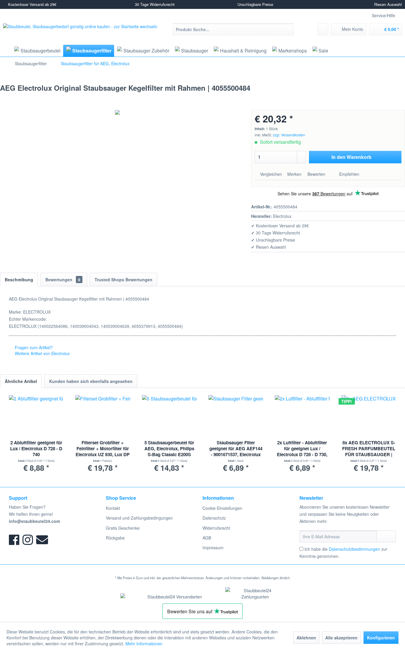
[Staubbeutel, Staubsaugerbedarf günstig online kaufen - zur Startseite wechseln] (80, 33)
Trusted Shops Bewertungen (123, 279)
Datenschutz (214, 518)
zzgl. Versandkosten (289, 134)
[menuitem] (233, 29)
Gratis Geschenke (123, 528)
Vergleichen (270, 174)
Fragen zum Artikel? (33, 347)
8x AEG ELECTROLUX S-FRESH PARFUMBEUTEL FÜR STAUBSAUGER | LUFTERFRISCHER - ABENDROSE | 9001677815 (368, 449)
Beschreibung (19, 279)
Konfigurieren (381, 638)
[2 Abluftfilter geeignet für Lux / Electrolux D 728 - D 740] (36, 416)
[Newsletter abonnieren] (386, 536)
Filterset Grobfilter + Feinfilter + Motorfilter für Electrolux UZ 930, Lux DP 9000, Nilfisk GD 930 (103, 449)
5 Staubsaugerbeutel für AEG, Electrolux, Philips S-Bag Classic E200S (169, 449)
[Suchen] (288, 29)
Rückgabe (115, 538)
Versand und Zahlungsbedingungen (139, 518)
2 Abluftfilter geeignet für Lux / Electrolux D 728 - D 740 (36, 449)
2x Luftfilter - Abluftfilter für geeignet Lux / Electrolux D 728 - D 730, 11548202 (302, 449)
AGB (207, 538)
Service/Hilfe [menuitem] (383, 15)
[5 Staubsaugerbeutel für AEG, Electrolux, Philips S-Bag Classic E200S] (169, 416)
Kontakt (113, 508)
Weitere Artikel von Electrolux (42, 353)
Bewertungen (62, 279)
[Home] (5, 51)
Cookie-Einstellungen (222, 508)
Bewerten (316, 174)
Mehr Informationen (143, 643)
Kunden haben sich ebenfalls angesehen (91, 381)
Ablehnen (306, 638)
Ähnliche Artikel (21, 381)
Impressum (213, 547)
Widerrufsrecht (216, 528)
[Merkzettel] (323, 29)
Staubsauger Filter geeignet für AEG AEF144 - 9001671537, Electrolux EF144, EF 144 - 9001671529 (235, 449)
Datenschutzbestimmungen (354, 549)
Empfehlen (348, 174)
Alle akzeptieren (341, 638)
